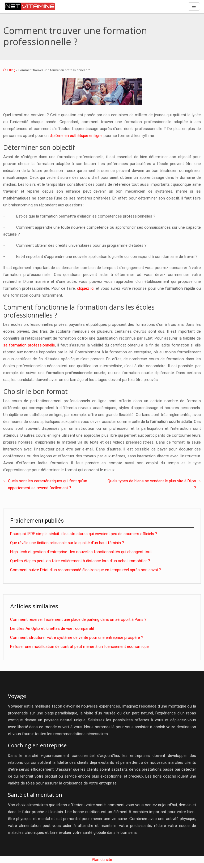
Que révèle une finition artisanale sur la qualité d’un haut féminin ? (67, 542)
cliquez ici (85, 288)
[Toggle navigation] (194, 6)
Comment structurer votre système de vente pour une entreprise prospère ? (76, 637)
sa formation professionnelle (29, 345)
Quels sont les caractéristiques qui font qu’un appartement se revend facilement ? (47, 484)
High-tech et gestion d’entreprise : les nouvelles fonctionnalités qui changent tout (81, 551)
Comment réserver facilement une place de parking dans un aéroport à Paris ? (78, 619)
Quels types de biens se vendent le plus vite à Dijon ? (152, 484)
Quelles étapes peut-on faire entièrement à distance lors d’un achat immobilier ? (80, 560)
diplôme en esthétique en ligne (76, 135)
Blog (12, 70)
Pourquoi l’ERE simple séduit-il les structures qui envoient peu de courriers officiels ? (83, 533)
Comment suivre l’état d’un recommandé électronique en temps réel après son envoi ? (85, 569)
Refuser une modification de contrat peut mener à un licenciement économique (79, 646)
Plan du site (102, 859)
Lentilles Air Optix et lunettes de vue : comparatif (52, 628)
